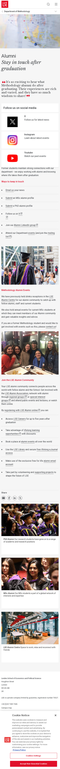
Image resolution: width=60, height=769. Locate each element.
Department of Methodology (17, 11)
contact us (51, 326)
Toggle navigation (56, 11)
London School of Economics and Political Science (4, 4)
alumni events (28, 441)
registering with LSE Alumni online (21, 410)
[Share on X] (20, 498)
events (31, 233)
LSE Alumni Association (16, 393)
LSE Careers (20, 419)
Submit (9, 198)
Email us (10, 190)
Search (48, 4)
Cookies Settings (33, 756)
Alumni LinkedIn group (25, 225)
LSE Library (19, 449)
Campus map (6, 708)
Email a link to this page (3, 498)
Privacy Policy (19, 750)
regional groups (16, 397)
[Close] (55, 715)
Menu (56, 4)
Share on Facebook (9, 498)
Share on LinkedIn (15, 498)
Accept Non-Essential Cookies (33, 764)
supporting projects (44, 472)
